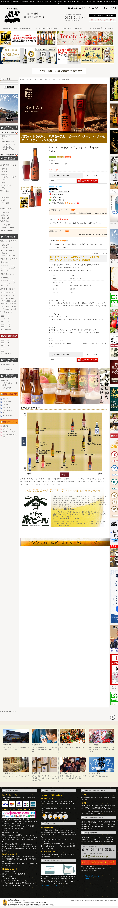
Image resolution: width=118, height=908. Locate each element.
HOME (22, 79)
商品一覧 (6, 28)
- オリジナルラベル (8, 256)
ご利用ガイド (66, 28)
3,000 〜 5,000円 (8, 265)
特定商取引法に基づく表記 (90, 876)
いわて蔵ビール (26, 28)
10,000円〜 (5, 286)
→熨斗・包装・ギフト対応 (49, 885)
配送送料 (5, 404)
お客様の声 (36, 745)
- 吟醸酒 (4, 171)
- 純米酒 (4, 174)
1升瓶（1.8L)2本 (7, 295)
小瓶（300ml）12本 (8, 309)
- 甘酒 (3, 188)
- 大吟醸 (4, 169)
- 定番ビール (6, 136)
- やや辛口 (5, 197)
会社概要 (5, 426)
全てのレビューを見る (99, 253)
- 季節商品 (5, 215)
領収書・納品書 (8, 415)
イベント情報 (65, 745)
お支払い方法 (7, 402)
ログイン (98, 8)
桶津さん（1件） (56, 231)
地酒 (15, 28)
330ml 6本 (5, 319)
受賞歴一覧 (36, 773)
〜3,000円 (5, 278)
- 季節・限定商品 (7, 141)
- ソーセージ (6, 367)
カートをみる (111, 8)
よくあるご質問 (94, 773)
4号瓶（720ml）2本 (8, 301)
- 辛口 (3, 195)
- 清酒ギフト (6, 245)
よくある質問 (95, 28)
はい (88, 176)
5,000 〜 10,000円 (8, 283)
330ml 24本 (5, 327)
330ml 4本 (5, 316)
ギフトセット (41, 28)
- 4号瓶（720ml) (7, 227)
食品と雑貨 (53, 28)
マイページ (86, 8)
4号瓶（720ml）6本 (8, 306)
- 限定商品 (5, 218)
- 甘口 (3, 206)
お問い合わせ (108, 28)
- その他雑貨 (6, 388)
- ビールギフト (6, 248)
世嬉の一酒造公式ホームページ (104, 15)
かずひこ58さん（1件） (59, 210)
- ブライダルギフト (8, 250)
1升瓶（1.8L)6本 (7, 298)
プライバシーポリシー (10, 432)
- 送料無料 (5, 212)
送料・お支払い (80, 28)
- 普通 (3, 200)
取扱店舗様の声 (66, 773)
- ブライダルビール (8, 144)
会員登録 (73, 8)
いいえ (95, 176)
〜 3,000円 (5, 263)
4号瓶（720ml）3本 (8, 304)
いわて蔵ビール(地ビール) (33, 79)
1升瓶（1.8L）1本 (8, 293)
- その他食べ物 (6, 370)
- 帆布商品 (5, 380)
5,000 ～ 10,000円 (8, 268)
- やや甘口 (5, 203)
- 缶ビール (5, 139)
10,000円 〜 (6, 271)
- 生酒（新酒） (6, 185)
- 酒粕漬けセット (7, 364)
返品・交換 (6, 407)
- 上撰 (3, 180)
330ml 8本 (5, 321)
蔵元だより (7, 745)
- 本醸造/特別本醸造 (8, 177)
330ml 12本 (5, 324)
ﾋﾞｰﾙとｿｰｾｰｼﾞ (6, 330)
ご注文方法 (6, 399)
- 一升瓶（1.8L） (7, 225)
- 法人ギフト (6, 253)
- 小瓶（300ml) (7, 230)
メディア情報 (94, 745)
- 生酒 (3, 182)
